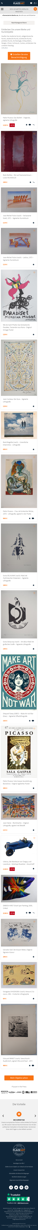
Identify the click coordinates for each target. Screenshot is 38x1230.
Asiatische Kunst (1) (7, 1208)
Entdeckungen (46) (18, 1210)
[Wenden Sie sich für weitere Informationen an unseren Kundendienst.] (2, 3)
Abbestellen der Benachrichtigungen (19, 1173)
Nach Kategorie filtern (19, 23)
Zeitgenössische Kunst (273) (19, 1219)
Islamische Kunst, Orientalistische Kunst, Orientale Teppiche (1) (19, 1211)
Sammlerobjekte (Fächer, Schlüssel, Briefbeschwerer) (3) (19, 1216)
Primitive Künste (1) (24, 1215)
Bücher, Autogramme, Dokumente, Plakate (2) (24, 1208)
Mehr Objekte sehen (19, 1078)
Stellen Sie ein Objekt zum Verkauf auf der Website (19, 1167)
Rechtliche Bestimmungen (19, 1177)
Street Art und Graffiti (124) (25, 1218)
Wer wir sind (19, 1160)
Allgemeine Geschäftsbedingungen (19, 1180)
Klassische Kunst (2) (10, 1213)
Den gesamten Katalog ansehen (19, 10)
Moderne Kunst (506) (14, 1215)
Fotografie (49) (27, 1210)
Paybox (23, 1226)
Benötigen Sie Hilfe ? (19, 1163)
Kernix (27, 1226)
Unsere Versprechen (19, 1170)
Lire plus (4, 48)
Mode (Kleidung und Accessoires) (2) (24, 1213)
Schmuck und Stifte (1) (12, 1218)
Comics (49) (10, 1210)
